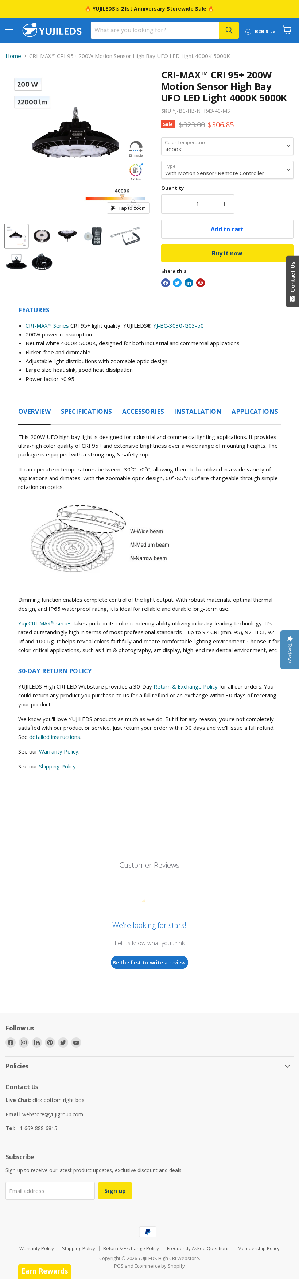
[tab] (34, 409)
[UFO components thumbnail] (125, 236)
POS (119, 1266)
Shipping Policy (57, 766)
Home (13, 56)
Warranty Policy (58, 751)
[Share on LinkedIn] (189, 282)
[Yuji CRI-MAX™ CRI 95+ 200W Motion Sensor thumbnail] (92, 236)
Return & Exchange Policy (186, 686)
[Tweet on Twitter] (177, 282)
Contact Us (293, 278)
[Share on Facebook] (165, 282)
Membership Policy (259, 1248)
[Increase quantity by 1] (224, 203)
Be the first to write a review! (150, 962)
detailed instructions (54, 736)
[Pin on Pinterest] (200, 282)
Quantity (172, 188)
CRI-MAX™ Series (47, 325)
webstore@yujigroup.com (52, 1114)
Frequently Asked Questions (198, 1248)
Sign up (115, 1191)
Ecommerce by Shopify (160, 1266)
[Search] (229, 30)
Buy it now (227, 253)
